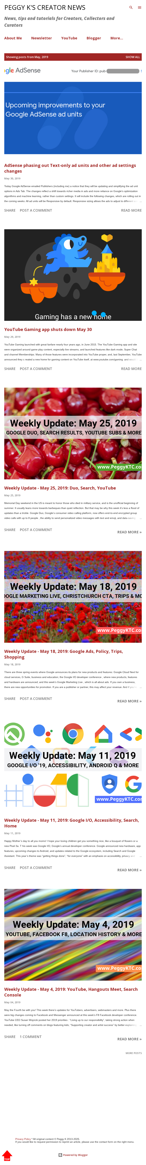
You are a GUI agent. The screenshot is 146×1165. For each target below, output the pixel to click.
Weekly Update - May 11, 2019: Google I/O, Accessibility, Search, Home (71, 823)
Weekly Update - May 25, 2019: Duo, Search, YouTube (60, 488)
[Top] (7, 1155)
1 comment (31, 1036)
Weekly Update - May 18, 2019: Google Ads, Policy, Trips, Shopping (63, 654)
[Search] (131, 6)
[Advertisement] (73, 1103)
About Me (13, 38)
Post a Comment (36, 210)
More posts (134, 1053)
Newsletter (41, 38)
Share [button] (9, 210)
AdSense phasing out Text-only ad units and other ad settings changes (70, 168)
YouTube (69, 38)
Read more (131, 210)
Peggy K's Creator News (44, 7)
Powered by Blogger (75, 1155)
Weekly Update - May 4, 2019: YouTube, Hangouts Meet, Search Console (71, 992)
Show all (133, 57)
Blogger (94, 38)
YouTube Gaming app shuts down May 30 (48, 329)
